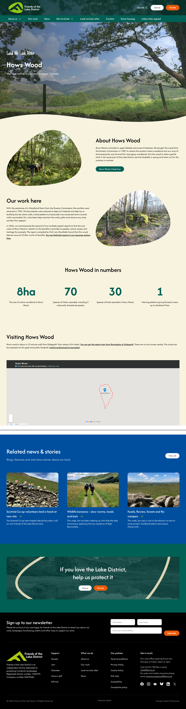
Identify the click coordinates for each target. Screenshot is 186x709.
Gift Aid (54, 681)
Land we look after (89, 670)
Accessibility (116, 681)
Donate (54, 658)
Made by (102, 700)
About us (85, 658)
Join (53, 664)
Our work (85, 664)
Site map (115, 676)
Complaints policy (119, 687)
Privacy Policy (117, 664)
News (83, 676)
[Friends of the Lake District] (24, 7)
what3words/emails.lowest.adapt (64, 347)
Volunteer (55, 670)
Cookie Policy (117, 670)
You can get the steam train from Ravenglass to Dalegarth (106, 344)
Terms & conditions (119, 658)
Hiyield (108, 700)
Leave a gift (56, 676)
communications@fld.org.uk (159, 676)
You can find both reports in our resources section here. (48, 237)
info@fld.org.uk (147, 670)
